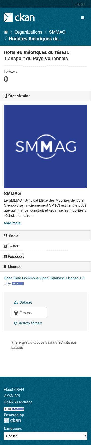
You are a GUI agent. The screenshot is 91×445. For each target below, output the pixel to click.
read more (12, 222)
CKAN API (12, 395)
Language (12, 428)
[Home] (6, 31)
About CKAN (14, 389)
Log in (80, 4)
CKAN (12, 420)
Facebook (15, 256)
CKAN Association (18, 401)
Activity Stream (30, 322)
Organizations (28, 31)
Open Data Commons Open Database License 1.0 (44, 277)
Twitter (12, 245)
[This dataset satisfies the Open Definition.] (14, 282)
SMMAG (57, 31)
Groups (25, 312)
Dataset (25, 302)
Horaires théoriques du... (35, 38)
